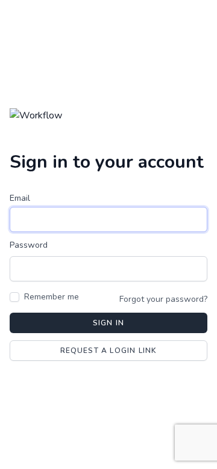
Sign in (108, 323)
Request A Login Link (108, 350)
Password (29, 245)
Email (20, 198)
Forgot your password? (163, 299)
